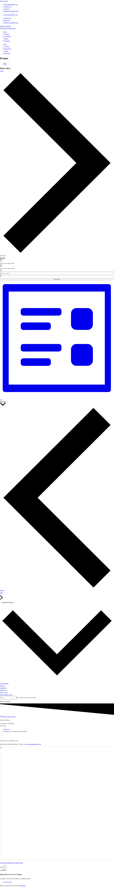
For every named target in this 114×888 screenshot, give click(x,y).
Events (5, 64)
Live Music (6, 34)
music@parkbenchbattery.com (33, 744)
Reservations (7, 41)
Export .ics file (4, 692)
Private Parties (7, 36)
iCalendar (2, 685)
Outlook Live (3, 690)
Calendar (6, 38)
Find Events (57, 279)
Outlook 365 (3, 688)
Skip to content (4, 1)
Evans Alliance (22, 885)
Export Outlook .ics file (6, 694)
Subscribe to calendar (7, 602)
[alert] (57, 261)
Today (1, 592)
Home (5, 32)
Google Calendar (4, 683)
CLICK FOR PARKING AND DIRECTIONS (11, 863)
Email (1, 867)
